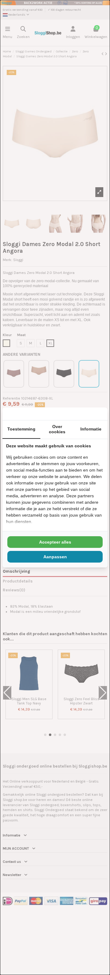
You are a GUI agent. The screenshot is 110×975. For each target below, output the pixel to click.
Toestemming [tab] (21, 429)
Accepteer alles (55, 542)
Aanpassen (55, 556)
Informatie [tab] (90, 429)
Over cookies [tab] (57, 429)
